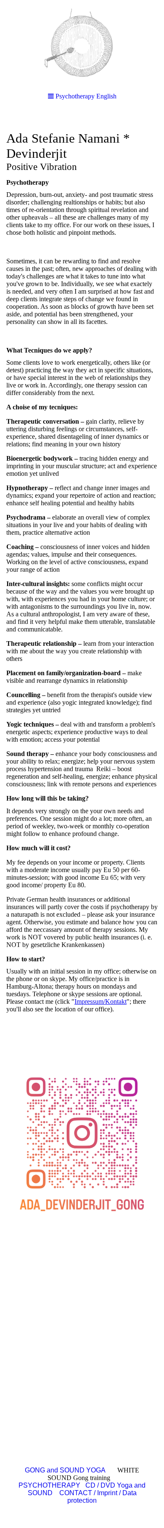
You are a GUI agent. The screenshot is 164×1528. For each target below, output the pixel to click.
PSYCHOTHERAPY (50, 1485)
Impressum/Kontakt (100, 1001)
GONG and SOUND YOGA (65, 1470)
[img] (82, 42)
